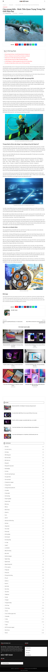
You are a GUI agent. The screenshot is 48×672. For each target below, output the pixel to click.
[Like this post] (16, 307)
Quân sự (24, 580)
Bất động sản (24, 454)
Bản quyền (28, 650)
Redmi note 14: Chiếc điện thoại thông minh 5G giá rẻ (15, 57)
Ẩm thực (24, 446)
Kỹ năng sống (24, 539)
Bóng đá (24, 463)
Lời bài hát (24, 548)
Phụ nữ (24, 578)
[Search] (44, 1)
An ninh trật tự (24, 449)
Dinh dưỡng (24, 496)
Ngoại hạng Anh (24, 564)
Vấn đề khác (28, 655)
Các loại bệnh (24, 479)
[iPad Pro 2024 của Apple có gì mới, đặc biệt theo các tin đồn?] (13, 356)
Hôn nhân (24, 528)
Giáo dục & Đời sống (24, 520)
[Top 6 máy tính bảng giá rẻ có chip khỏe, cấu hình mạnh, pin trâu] (13, 376)
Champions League (24, 482)
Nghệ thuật (24, 561)
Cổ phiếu (24, 490)
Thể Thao (24, 605)
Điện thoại (24, 509)
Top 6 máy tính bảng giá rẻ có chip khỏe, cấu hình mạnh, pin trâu (25, 434)
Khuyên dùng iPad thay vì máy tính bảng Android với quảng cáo (17, 54)
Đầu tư (24, 506)
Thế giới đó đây (24, 602)
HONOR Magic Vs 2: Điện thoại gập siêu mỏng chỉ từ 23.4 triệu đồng (18, 61)
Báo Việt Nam (21, 668)
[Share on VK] (30, 44)
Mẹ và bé (24, 553)
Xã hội (24, 632)
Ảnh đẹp (24, 452)
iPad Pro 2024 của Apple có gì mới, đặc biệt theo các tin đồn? (24, 420)
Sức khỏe (24, 589)
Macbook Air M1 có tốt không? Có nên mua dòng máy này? (24, 405)
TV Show (24, 621)
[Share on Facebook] (20, 44)
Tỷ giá (24, 624)
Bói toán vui (24, 460)
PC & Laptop (24, 567)
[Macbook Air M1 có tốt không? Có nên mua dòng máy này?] (13, 336)
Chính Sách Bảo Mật (24, 670)
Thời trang (24, 608)
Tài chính (24, 591)
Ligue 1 (24, 545)
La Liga (24, 542)
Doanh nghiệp (24, 498)
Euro (24, 515)
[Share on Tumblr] (28, 44)
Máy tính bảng (24, 550)
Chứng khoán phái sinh (24, 487)
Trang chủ (4, 4)
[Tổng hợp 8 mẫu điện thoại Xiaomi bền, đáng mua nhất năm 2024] (35, 376)
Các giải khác (24, 476)
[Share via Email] (36, 44)
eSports (24, 512)
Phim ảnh (24, 572)
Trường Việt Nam (5, 663)
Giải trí (24, 517)
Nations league (24, 556)
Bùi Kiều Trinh (8, 13)
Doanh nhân (24, 501)
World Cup (24, 630)
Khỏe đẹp (24, 531)
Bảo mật (28, 652)
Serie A (24, 583)
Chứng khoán (24, 485)
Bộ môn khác (24, 457)
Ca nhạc (24, 471)
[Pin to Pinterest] (25, 44)
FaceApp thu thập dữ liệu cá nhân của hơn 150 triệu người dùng (17, 63)
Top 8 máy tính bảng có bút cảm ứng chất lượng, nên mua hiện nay (25, 427)
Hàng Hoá (24, 526)
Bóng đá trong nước (24, 465)
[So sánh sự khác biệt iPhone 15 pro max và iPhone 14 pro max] (35, 336)
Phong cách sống (24, 575)
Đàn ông (24, 504)
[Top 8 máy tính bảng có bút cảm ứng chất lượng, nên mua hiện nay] (35, 356)
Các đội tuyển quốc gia (24, 474)
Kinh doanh (24, 537)
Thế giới (24, 599)
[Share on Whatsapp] (33, 44)
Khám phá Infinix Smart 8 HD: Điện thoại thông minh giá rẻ (16, 59)
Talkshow (24, 594)
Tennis (24, 597)
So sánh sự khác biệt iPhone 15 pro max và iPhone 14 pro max (24, 413)
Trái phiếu (24, 616)
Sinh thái (24, 586)
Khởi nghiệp (24, 534)
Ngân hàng (24, 558)
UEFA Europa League (24, 627)
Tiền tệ (24, 610)
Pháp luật (24, 569)
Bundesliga (24, 468)
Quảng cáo (28, 647)
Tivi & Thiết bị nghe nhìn (24, 613)
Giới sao (24, 523)
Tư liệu (24, 619)
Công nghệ (11, 4)
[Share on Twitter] (22, 44)
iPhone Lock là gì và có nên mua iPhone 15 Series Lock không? (17, 56)
